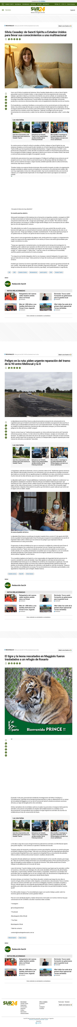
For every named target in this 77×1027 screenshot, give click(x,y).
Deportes (33, 4)
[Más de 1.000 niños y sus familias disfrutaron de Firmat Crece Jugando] (11, 307)
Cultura (39, 4)
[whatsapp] (9, 39)
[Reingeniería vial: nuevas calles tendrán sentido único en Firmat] (11, 296)
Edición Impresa (71, 4)
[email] (17, 39)
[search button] (3, 4)
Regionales (18, 4)
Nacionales (46, 4)
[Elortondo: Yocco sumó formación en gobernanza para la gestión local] (46, 296)
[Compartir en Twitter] (14, 39)
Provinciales (25, 4)
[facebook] (12, 39)
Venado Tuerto (9, 4)
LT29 (63, 4)
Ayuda (46, 1019)
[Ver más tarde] (6, 39)
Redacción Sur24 (19, 284)
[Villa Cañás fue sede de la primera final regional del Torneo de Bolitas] (46, 307)
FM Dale (57, 4)
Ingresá (72, 10)
